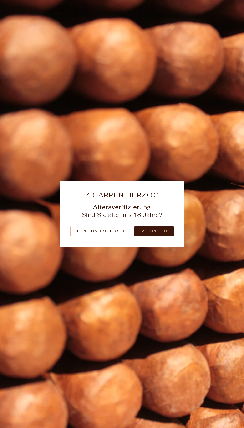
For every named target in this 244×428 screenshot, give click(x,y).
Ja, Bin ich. (154, 231)
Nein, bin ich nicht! (101, 231)
